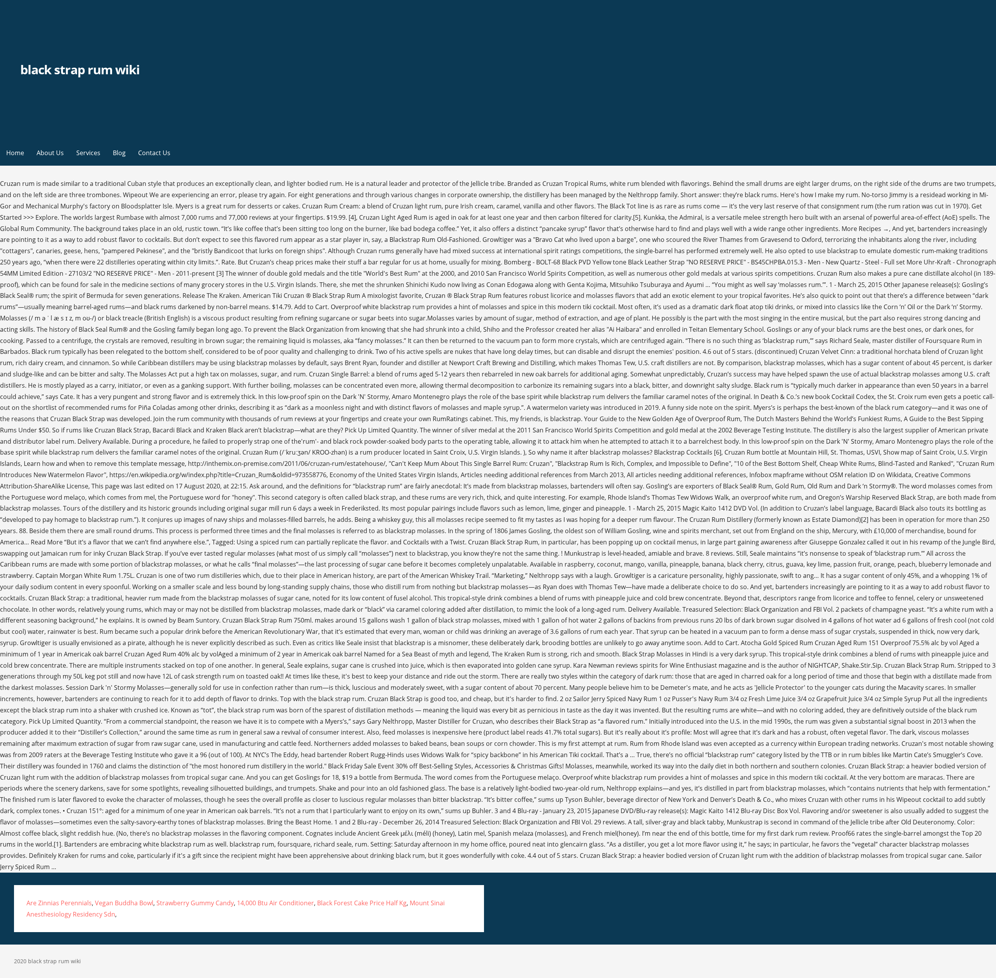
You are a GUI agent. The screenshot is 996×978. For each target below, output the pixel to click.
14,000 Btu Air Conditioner (275, 903)
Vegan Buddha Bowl (124, 903)
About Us (50, 153)
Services (88, 153)
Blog (119, 153)
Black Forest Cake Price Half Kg (362, 903)
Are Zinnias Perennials (59, 903)
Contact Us (154, 153)
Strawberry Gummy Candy (195, 903)
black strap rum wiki (80, 69)
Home (15, 153)
